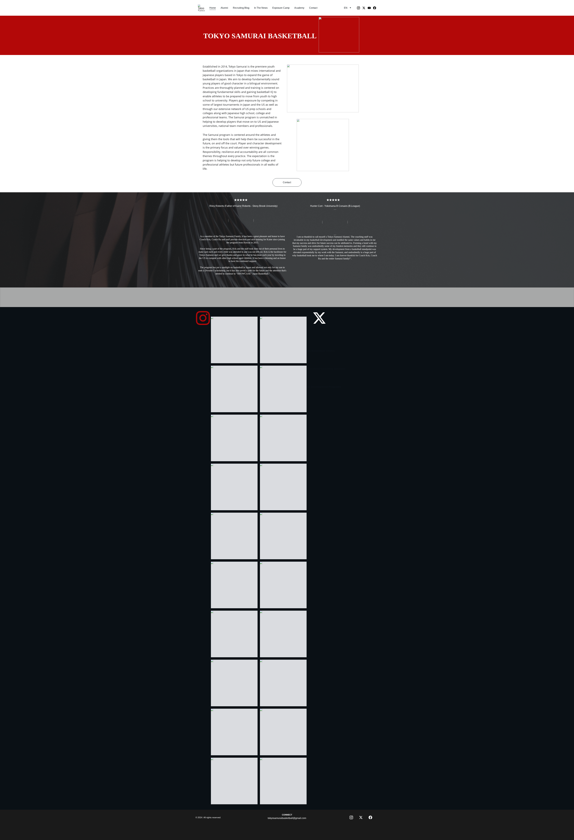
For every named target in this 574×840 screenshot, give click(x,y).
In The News (261, 8)
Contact (313, 8)
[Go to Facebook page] (374, 7)
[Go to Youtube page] (370, 7)
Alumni (224, 8)
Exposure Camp (281, 8)
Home (212, 8)
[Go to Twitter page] (365, 7)
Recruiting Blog (241, 8)
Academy (299, 8)
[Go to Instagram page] (359, 7)
